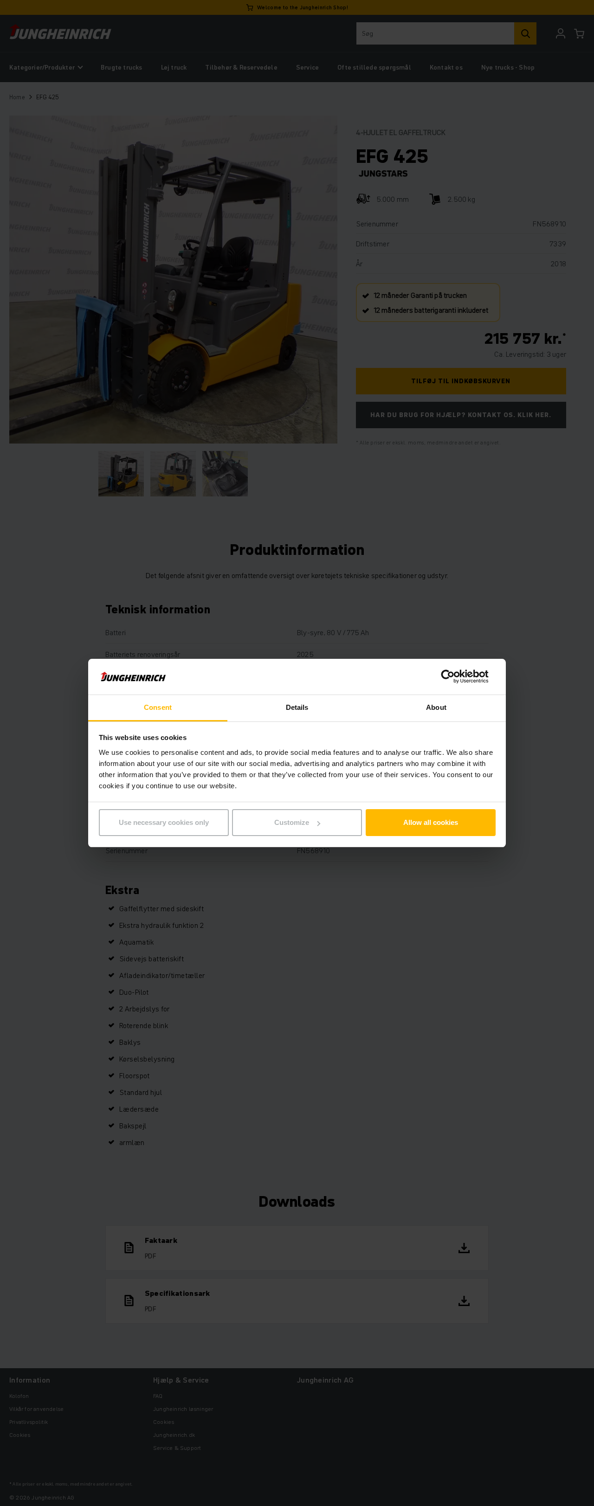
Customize (291, 822)
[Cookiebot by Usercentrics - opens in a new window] (455, 677)
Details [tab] (297, 707)
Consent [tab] (158, 707)
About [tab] (436, 707)
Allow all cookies (430, 822)
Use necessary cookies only (164, 822)
